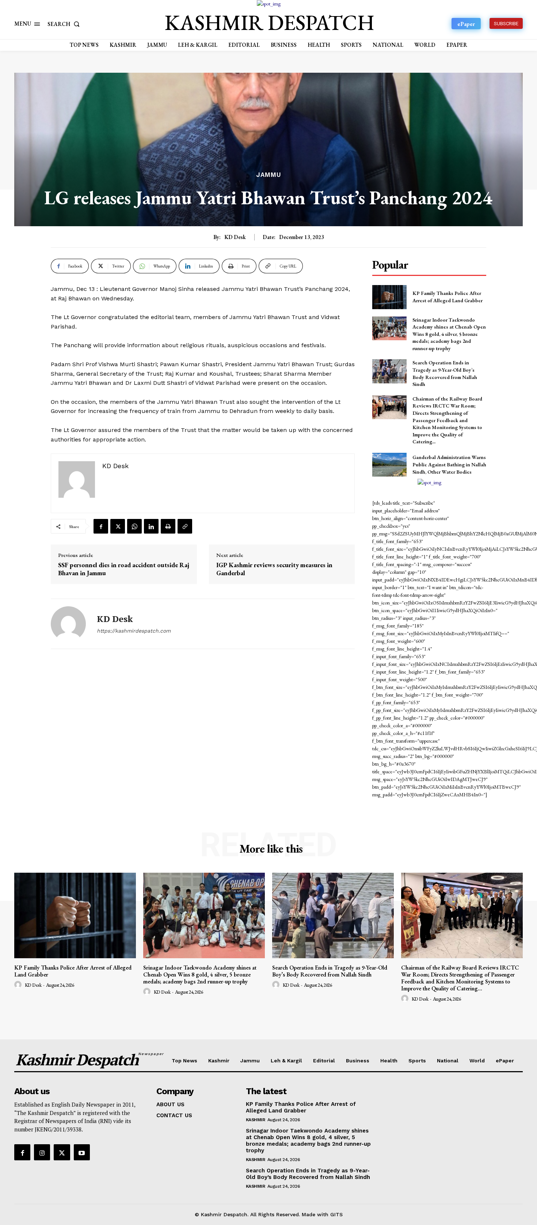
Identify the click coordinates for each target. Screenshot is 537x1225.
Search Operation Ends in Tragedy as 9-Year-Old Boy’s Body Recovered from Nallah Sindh (329, 971)
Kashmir (255, 1119)
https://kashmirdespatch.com (134, 631)
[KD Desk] (68, 623)
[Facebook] (101, 526)
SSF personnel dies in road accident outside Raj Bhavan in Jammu (123, 569)
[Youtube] (82, 1152)
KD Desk (235, 237)
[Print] (168, 526)
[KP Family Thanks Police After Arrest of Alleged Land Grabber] (389, 297)
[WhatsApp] (134, 526)
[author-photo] (19, 985)
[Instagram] (42, 1152)
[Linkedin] (151, 526)
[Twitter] (117, 526)
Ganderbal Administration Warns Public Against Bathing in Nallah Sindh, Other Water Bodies (449, 464)
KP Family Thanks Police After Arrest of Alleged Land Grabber (73, 971)
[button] (65, 24)
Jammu (268, 175)
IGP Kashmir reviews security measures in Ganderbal (274, 569)
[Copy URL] (185, 526)
